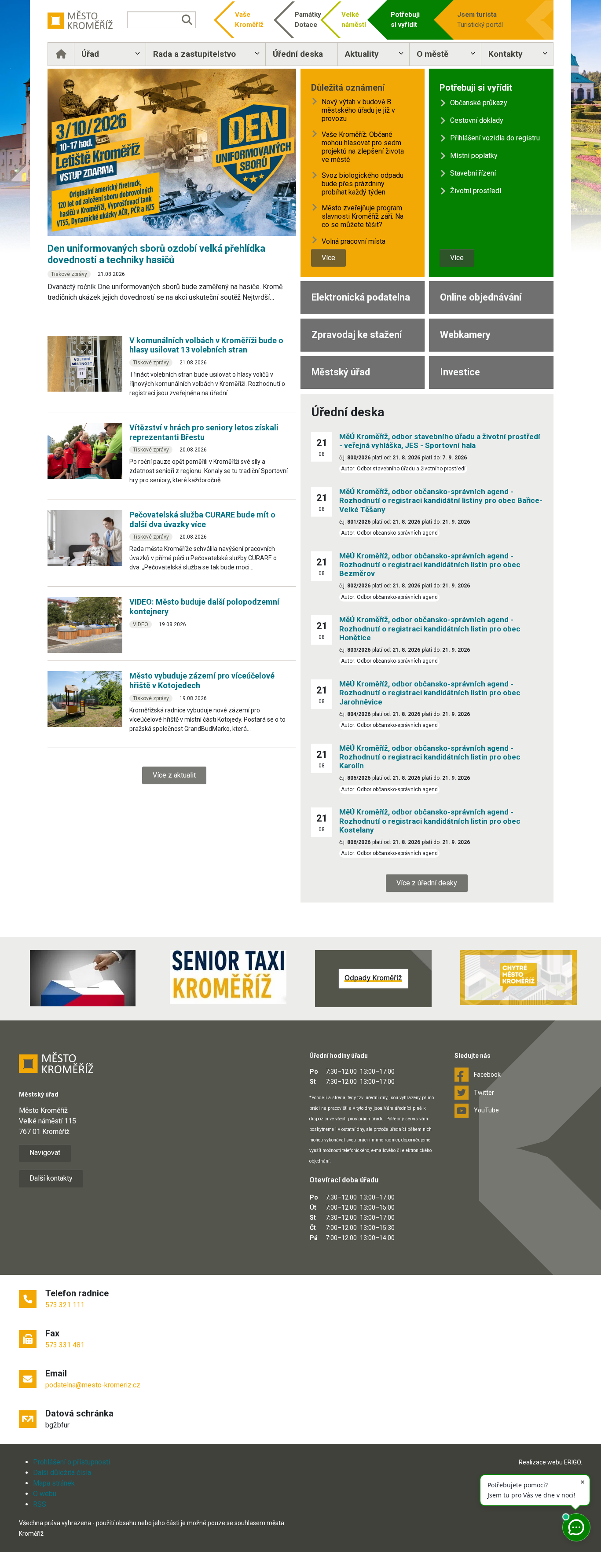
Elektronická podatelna (360, 297)
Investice (460, 372)
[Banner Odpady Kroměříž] (373, 978)
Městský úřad (340, 372)
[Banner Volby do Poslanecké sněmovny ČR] (83, 978)
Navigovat (44, 1152)
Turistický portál (480, 20)
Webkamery (465, 334)
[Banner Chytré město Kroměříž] (518, 977)
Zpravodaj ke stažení (356, 334)
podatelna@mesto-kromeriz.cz (92, 1385)
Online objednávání (480, 297)
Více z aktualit (174, 775)
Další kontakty (51, 1178)
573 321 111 (64, 1305)
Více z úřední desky (426, 883)
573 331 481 (64, 1345)
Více (328, 257)
